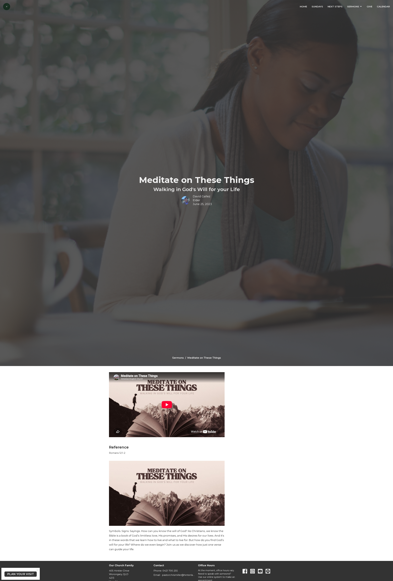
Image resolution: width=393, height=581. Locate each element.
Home (303, 6)
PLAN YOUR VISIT (20, 574)
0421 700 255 (170, 570)
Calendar (383, 6)
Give (369, 6)
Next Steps (335, 6)
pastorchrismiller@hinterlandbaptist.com (178, 574)
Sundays (317, 6)
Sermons (353, 6)
